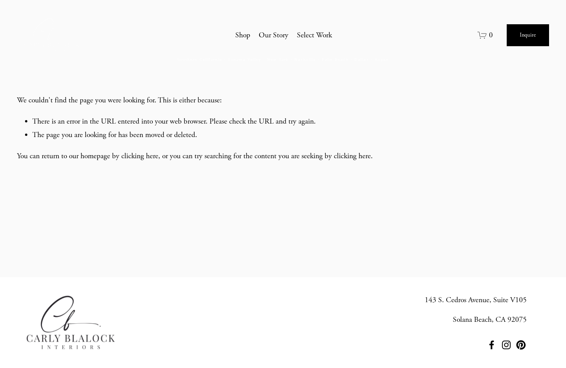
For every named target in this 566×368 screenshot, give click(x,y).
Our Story (273, 35)
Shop (242, 35)
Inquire (528, 35)
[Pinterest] (521, 345)
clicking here (139, 156)
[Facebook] (491, 345)
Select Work (314, 35)
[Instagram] (506, 345)
